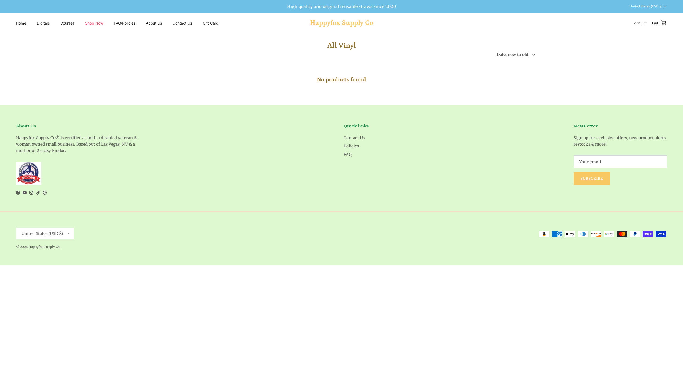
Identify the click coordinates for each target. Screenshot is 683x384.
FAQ (348, 154)
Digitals (43, 23)
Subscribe (592, 178)
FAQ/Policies (124, 23)
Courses (67, 23)
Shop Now (94, 23)
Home (21, 23)
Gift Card (211, 23)
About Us (154, 23)
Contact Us (182, 23)
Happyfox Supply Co (44, 247)
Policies (351, 146)
